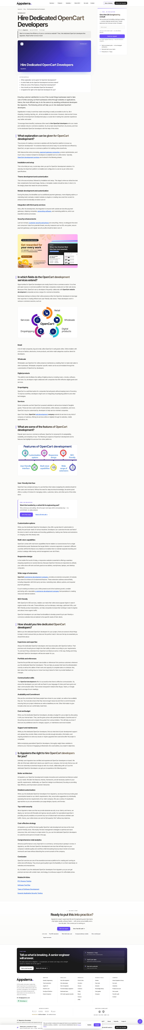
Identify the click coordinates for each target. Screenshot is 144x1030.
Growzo (80, 996)
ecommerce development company (36, 577)
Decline (89, 1025)
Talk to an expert (63, 928)
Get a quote (115, 991)
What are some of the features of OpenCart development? (38, 85)
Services (52, 3)
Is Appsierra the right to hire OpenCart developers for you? (38, 90)
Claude (109, 1021)
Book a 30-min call (41, 968)
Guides (96, 980)
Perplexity (116, 1021)
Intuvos (79, 986)
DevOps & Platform (47, 991)
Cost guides (98, 991)
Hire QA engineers (64, 980)
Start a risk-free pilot (121, 3)
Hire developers (64, 983)
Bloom (79, 994)
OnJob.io (80, 983)
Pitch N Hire (81, 980)
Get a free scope (26, 514)
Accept (97, 1025)
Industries (68, 3)
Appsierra (20, 9)
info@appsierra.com (24, 997)
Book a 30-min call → (42, 514)
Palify (79, 991)
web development (42, 414)
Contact (92, 3)
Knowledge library (99, 988)
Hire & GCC (77, 3)
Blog (25, 9)
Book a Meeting (108, 3)
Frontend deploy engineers (66, 988)
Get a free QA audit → (79, 928)
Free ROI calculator (54, 934)
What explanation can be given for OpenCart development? (38, 80)
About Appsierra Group (117, 980)
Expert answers (47, 937)
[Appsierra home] (24, 3)
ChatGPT (102, 1021)
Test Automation (47, 983)
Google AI (123, 1021)
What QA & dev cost (67, 934)
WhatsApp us (23, 1001)
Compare (97, 994)
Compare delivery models (81, 934)
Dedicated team (64, 991)
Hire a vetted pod (96, 934)
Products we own (116, 988)
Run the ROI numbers (107, 1027)
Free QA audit (115, 994)
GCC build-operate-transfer (67, 994)
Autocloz (80, 988)
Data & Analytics (47, 994)
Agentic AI (45, 986)
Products (60, 3)
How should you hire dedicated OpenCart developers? (37, 87)
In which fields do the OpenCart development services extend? (39, 82)
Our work (86, 3)
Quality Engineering (47, 980)
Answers (97, 986)
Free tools (97, 983)
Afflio (79, 999)
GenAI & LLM (46, 988)
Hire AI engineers (64, 986)
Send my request (112, 36)
